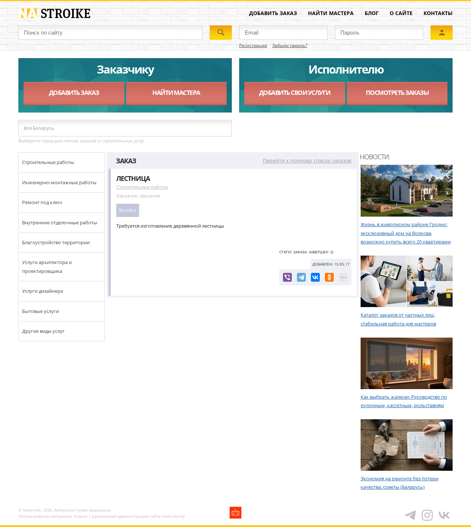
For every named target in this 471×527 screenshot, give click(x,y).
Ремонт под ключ (42, 202)
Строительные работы (48, 162)
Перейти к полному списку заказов (307, 160)
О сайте (401, 13)
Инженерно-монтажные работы (59, 182)
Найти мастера (331, 13)
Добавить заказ (273, 13)
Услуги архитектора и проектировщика (47, 266)
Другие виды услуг (43, 331)
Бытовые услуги (40, 311)
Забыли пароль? (289, 45)
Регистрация (253, 45)
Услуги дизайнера (42, 291)
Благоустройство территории (56, 242)
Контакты (438, 13)
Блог (372, 13)
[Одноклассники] (329, 277)
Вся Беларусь (39, 128)
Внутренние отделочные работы (59, 222)
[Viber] (287, 277)
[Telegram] (301, 277)
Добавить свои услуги (294, 92)
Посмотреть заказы (397, 92)
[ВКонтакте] (315, 277)
